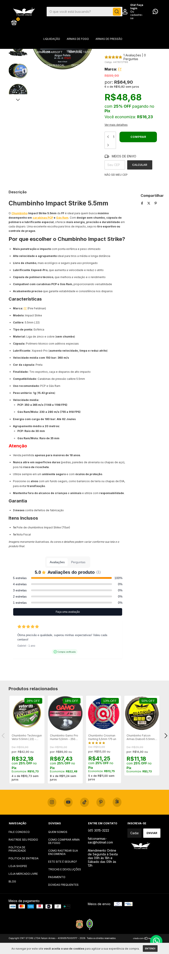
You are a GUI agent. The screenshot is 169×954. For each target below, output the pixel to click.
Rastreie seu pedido (23, 839)
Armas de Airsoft (49, 52)
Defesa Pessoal (53, 65)
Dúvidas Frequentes (63, 884)
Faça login (136, 6)
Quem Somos (57, 832)
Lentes (63, 78)
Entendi (150, 948)
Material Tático (81, 52)
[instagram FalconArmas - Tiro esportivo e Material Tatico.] (52, 802)
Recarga (124, 78)
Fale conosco (19, 832)
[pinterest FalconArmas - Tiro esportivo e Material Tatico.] (100, 802)
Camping (45, 78)
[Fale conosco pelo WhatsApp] (155, 12)
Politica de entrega (24, 858)
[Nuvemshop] (146, 939)
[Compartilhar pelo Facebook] (142, 203)
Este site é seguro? (62, 861)
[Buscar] (117, 12)
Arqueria (125, 52)
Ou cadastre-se (136, 15)
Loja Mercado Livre (23, 873)
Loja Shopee (18, 866)
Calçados (103, 78)
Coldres (106, 52)
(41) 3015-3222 (98, 830)
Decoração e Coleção (88, 65)
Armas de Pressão (109, 39)
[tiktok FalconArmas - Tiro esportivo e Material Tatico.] (84, 802)
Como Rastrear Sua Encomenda (63, 852)
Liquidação (51, 39)
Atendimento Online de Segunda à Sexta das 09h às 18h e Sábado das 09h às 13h (103, 858)
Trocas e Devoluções (64, 869)
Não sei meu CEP (116, 174)
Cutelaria (82, 78)
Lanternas (119, 65)
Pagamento (56, 877)
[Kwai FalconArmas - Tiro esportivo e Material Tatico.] (117, 802)
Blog (12, 881)
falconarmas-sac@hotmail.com (100, 840)
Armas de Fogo (78, 39)
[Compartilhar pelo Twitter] (149, 203)
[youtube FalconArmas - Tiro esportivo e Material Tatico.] (68, 802)
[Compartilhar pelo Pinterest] (155, 203)
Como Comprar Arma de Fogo (64, 841)
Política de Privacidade (17, 849)
